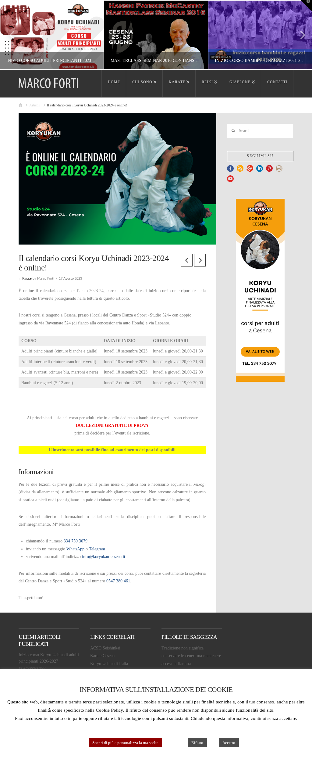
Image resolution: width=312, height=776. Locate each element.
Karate (27, 278)
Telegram (97, 549)
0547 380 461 (118, 581)
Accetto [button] (228, 742)
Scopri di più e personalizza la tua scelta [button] (125, 742)
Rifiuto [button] (197, 742)
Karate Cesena (102, 655)
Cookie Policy (109, 710)
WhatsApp (75, 549)
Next (299, 35)
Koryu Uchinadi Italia (109, 663)
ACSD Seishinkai (105, 648)
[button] (306, 6)
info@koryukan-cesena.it (103, 556)
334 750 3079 (75, 541)
